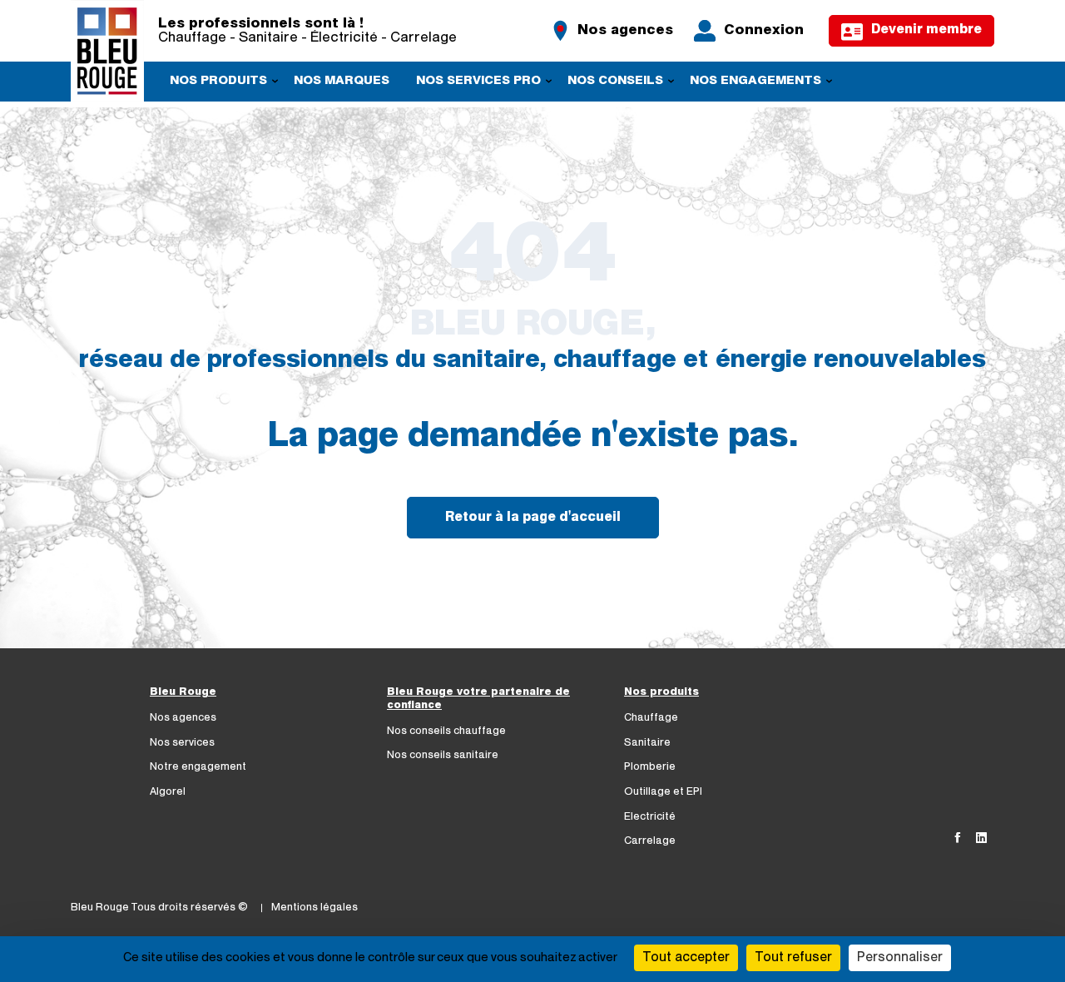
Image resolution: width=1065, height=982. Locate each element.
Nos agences (183, 717)
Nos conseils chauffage (446, 731)
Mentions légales (314, 907)
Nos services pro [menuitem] (472, 83)
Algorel (168, 791)
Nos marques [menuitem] (341, 81)
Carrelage (650, 841)
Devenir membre (926, 30)
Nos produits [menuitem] (212, 83)
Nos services (182, 742)
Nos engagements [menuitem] (749, 83)
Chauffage (651, 717)
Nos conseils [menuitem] (609, 83)
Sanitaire (647, 742)
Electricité (650, 816)
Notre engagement (198, 766)
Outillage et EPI (663, 791)
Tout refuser (793, 958)
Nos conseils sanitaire (442, 755)
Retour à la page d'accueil (533, 517)
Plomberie (650, 766)
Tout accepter (686, 958)
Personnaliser (900, 958)
